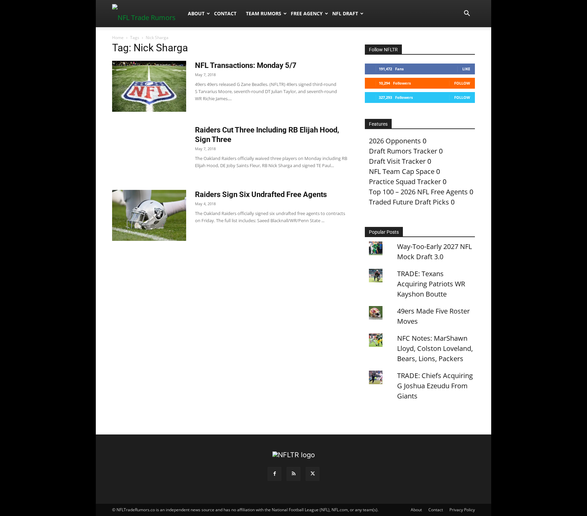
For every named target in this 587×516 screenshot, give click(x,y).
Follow (462, 83)
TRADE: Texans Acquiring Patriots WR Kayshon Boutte (431, 284)
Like (466, 68)
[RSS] (293, 474)
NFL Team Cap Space (401, 171)
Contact (225, 13)
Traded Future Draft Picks (409, 202)
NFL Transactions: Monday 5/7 (246, 65)
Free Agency (307, 13)
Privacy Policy (462, 510)
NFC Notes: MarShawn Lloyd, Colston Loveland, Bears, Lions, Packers (435, 348)
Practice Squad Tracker (405, 181)
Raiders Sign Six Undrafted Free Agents (261, 194)
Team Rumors (263, 13)
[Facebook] (274, 474)
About (196, 13)
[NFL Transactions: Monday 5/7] (149, 86)
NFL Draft (345, 13)
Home (118, 37)
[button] (467, 13)
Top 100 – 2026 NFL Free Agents (418, 191)
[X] (312, 474)
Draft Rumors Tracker (403, 151)
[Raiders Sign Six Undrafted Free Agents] (149, 215)
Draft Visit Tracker (397, 161)
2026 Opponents (395, 140)
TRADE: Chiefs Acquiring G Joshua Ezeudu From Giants (435, 386)
